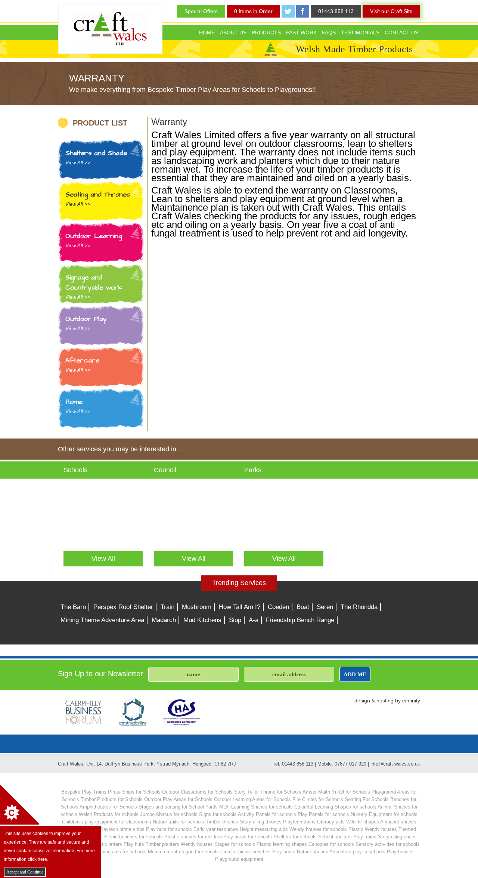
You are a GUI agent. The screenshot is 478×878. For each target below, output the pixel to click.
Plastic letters (107, 844)
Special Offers (201, 11)
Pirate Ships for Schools (134, 792)
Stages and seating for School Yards (178, 807)
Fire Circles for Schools (317, 799)
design (362, 701)
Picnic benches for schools (133, 837)
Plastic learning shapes (282, 844)
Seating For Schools (367, 799)
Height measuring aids (264, 829)
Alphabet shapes (398, 822)
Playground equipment (239, 859)
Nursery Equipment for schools (384, 814)
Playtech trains (299, 822)
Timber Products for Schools (112, 799)
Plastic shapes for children (193, 837)
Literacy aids (331, 822)
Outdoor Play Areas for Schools (178, 799)
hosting (385, 701)
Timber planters (162, 844)
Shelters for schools (295, 837)
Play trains (364, 837)
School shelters (335, 837)
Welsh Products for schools (109, 814)
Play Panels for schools (323, 814)
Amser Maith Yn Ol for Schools (336, 792)
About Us (233, 32)
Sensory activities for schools (388, 844)
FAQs (329, 32)
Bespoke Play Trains (83, 792)
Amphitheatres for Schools (108, 807)
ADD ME (355, 674)
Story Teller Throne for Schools (267, 792)
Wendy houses (197, 844)
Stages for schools (234, 844)
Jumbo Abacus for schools (169, 814)
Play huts (134, 844)
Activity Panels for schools (267, 814)
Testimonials (360, 32)
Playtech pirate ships (122, 829)
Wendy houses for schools (318, 829)
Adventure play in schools (357, 851)
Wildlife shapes (362, 822)
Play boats (283, 851)
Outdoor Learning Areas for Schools (252, 799)
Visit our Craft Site (391, 11)
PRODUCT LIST (100, 122)
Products (266, 32)
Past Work (301, 32)
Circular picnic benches (245, 851)
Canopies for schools (331, 844)
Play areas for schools (247, 837)
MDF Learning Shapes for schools (256, 807)
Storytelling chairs (397, 837)
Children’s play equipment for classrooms (106, 822)
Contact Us (401, 32)
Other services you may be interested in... (120, 449)
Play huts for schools (169, 829)
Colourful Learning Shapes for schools (335, 807)
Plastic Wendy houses (372, 829)
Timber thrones (222, 822)
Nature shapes (312, 851)
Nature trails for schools (178, 822)
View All (103, 558)
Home (207, 32)
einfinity (411, 701)
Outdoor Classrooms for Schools (197, 792)
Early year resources (215, 829)
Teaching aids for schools (118, 851)
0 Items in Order (253, 11)
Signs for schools (218, 814)
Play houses (400, 851)
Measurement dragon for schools (183, 851)
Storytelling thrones (261, 822)
